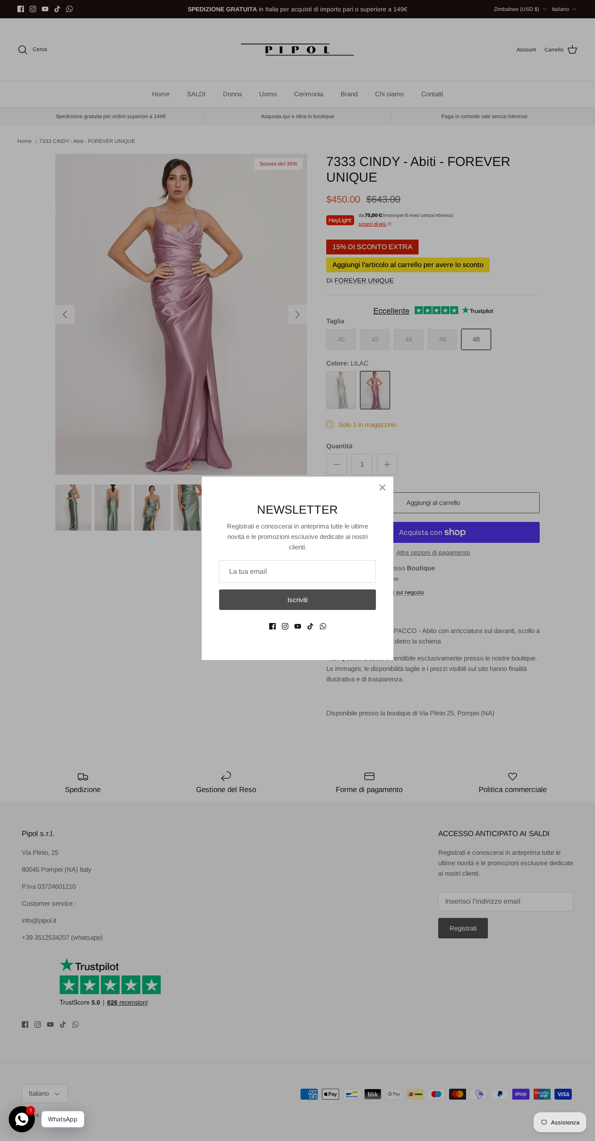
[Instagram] (285, 626)
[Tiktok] (310, 626)
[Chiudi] (382, 487)
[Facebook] (272, 626)
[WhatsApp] (323, 626)
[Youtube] (297, 626)
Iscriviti (297, 599)
